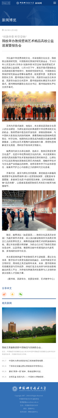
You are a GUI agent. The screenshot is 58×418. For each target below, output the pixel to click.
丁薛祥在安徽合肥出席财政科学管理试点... (27, 366)
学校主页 (6, 3)
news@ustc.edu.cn (32, 402)
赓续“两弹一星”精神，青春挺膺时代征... (25, 371)
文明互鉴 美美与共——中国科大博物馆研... (27, 377)
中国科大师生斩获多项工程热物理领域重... (27, 361)
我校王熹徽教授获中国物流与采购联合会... (22, 347)
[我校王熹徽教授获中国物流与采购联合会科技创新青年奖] (29, 325)
